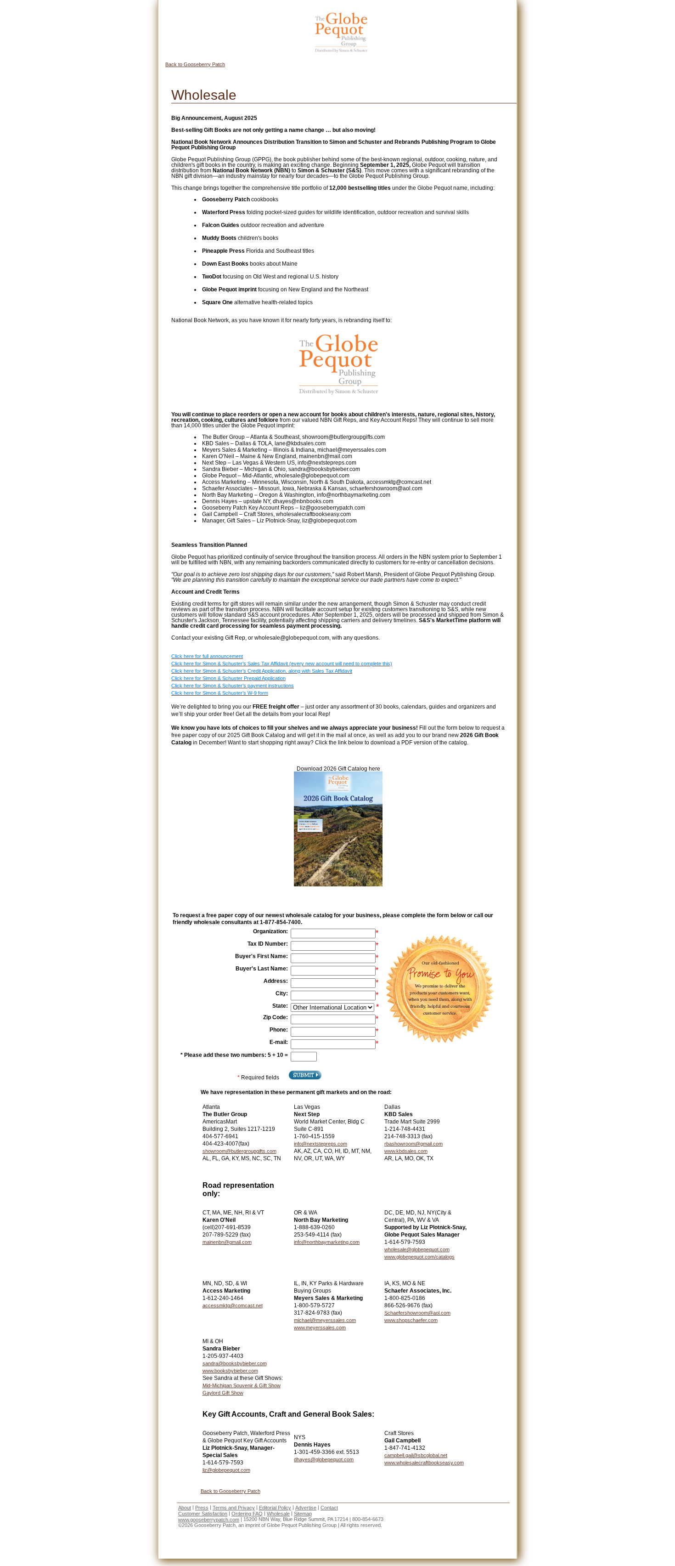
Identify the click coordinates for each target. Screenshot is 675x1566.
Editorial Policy (275, 1507)
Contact (329, 1507)
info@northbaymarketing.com (327, 1242)
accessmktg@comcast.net (232, 1305)
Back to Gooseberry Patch (195, 64)
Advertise (305, 1507)
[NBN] (341, 32)
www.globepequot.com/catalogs (419, 1257)
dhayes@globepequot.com (324, 1459)
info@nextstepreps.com (320, 1143)
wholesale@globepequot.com (417, 1249)
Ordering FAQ (247, 1513)
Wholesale (278, 1513)
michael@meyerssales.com (325, 1320)
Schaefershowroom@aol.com (417, 1313)
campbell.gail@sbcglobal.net (415, 1455)
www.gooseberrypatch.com (208, 1519)
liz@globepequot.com (226, 1470)
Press (201, 1507)
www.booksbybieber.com (230, 1370)
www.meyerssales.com (320, 1327)
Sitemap (303, 1513)
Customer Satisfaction (202, 1513)
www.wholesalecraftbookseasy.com (424, 1462)
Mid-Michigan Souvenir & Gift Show (241, 1385)
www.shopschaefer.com (411, 1320)
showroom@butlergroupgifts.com (239, 1151)
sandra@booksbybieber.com (234, 1363)
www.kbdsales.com (406, 1151)
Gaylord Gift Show (222, 1393)
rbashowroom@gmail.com (413, 1143)
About (184, 1507)
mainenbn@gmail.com (227, 1242)
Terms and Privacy (234, 1507)
